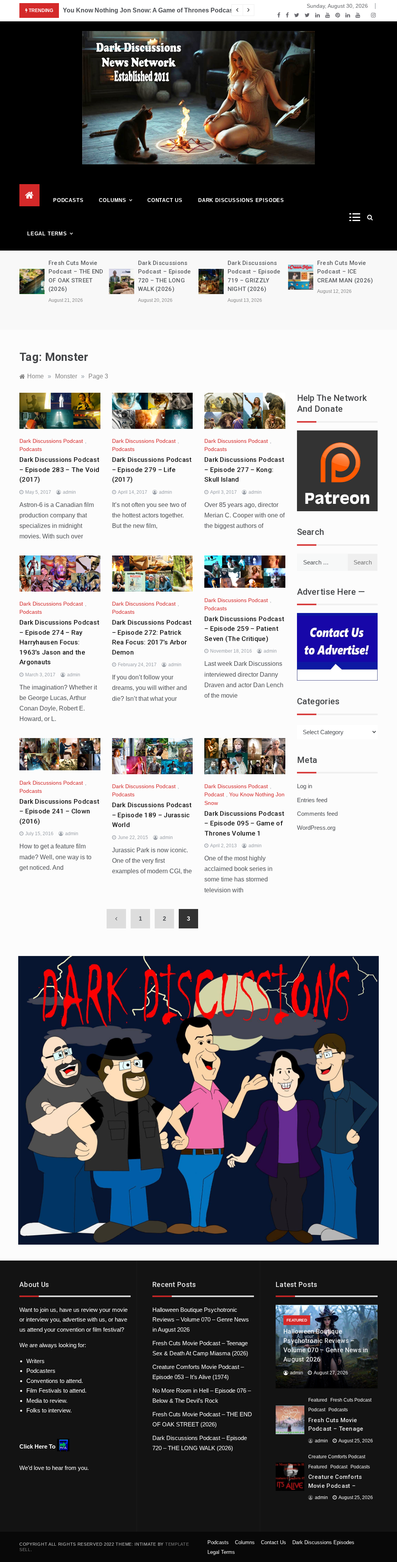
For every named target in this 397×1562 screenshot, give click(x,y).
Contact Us (165, 200)
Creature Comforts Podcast (336, 1456)
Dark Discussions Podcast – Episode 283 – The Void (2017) (59, 469)
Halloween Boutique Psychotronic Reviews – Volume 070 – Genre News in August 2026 (200, 1319)
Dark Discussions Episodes (241, 200)
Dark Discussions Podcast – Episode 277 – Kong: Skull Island (244, 469)
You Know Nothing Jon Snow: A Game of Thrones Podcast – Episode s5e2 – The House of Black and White (220, 10)
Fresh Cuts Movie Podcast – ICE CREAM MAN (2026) (345, 271)
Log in (304, 786)
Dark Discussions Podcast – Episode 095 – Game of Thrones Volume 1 (244, 823)
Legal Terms (47, 234)
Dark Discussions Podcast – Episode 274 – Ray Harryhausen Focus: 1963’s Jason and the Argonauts (59, 642)
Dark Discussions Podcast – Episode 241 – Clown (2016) (59, 811)
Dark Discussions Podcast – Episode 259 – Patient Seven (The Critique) (244, 629)
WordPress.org (316, 827)
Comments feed (317, 813)
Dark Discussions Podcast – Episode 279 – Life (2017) (152, 469)
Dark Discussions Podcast (51, 441)
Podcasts (68, 200)
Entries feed (312, 800)
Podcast (214, 794)
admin (69, 492)
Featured (297, 1320)
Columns (112, 200)
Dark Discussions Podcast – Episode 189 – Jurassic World (152, 815)
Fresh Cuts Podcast (350, 1400)
